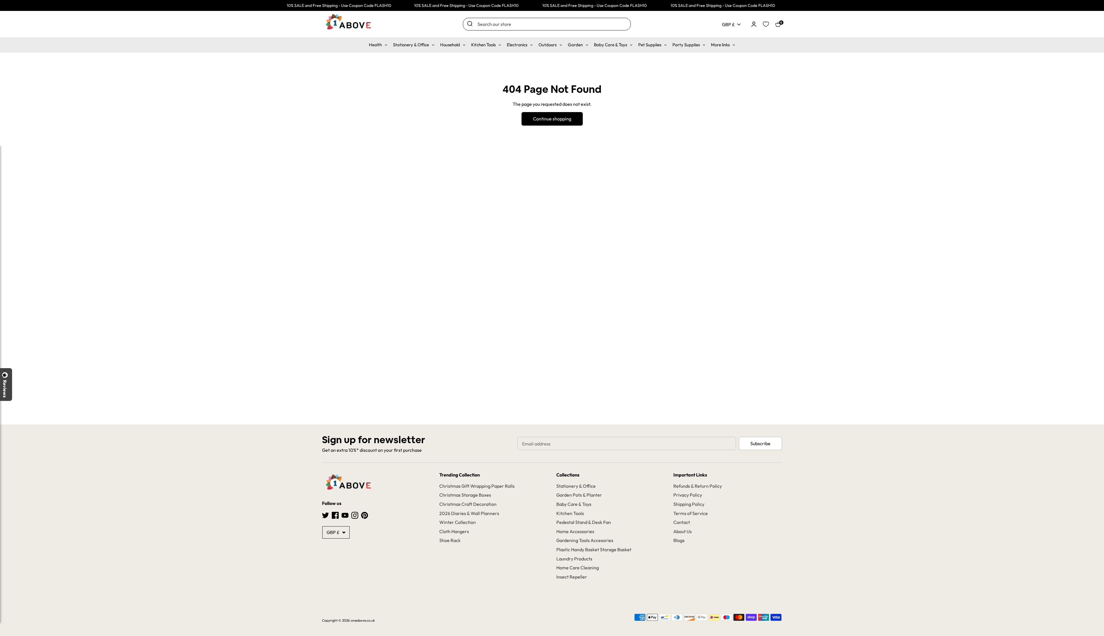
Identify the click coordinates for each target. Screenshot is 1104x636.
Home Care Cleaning (577, 567)
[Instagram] (354, 515)
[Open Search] (470, 24)
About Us (682, 531)
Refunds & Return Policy (697, 486)
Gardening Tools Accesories (584, 540)
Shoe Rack (450, 540)
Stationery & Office (576, 486)
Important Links (690, 475)
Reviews (5, 388)
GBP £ (728, 24)
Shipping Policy (688, 504)
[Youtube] (345, 515)
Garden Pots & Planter (579, 495)
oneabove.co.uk (363, 620)
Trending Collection (459, 475)
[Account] (754, 23)
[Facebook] (335, 515)
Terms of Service (690, 513)
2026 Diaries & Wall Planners (469, 513)
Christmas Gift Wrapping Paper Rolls (477, 486)
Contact (681, 522)
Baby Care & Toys (573, 504)
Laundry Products (574, 559)
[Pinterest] (364, 515)
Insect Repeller (571, 577)
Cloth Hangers (454, 531)
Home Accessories (575, 531)
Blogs (679, 540)
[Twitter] (325, 515)
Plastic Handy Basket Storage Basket (593, 549)
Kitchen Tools (570, 513)
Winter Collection (457, 522)
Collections (567, 475)
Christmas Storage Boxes (465, 495)
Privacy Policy (687, 495)
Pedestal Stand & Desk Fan (583, 522)
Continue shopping (552, 119)
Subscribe (760, 443)
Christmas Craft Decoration (468, 504)
